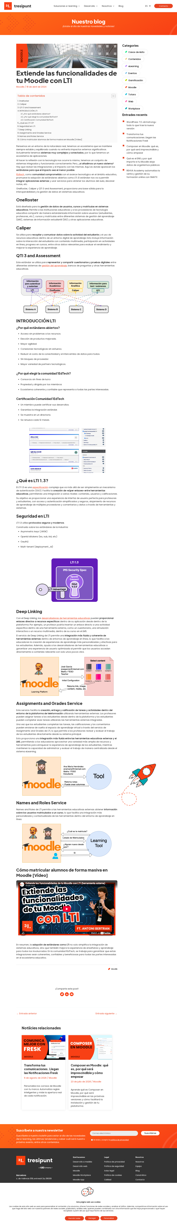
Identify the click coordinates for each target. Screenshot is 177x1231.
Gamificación (135, 80)
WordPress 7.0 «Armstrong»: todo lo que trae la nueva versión (141, 125)
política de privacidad (120, 1140)
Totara (132, 94)
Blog (137, 1170)
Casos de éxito (136, 52)
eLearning (133, 66)
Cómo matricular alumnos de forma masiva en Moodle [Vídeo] (51, 139)
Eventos (132, 73)
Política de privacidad (114, 1161)
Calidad (107, 1179)
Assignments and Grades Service (35, 132)
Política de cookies (113, 1175)
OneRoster (24, 100)
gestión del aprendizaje (54, 265)
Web (130, 101)
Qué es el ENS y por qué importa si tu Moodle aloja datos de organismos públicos (143, 162)
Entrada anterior (26, 1013)
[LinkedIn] (66, 994)
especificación (40, 487)
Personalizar (109, 1218)
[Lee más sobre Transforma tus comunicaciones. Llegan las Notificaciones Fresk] (43, 1047)
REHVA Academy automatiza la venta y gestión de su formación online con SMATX (143, 174)
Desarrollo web (80, 1166)
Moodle (20, 86)
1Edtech (20, 174)
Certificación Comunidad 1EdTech (38, 120)
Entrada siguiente (106, 1013)
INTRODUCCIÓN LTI (28, 110)
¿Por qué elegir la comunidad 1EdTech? (41, 117)
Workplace (134, 108)
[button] (78, 6)
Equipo (138, 1166)
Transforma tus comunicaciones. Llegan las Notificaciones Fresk (41, 1069)
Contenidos (134, 59)
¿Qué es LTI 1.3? (26, 123)
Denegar (92, 1218)
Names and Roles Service (31, 136)
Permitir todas (74, 1218)
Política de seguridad (114, 1166)
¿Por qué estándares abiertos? (36, 114)
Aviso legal (109, 1170)
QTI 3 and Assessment (30, 107)
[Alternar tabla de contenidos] (112, 96)
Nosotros (139, 1161)
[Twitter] (62, 994)
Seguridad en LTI (27, 126)
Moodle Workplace (82, 1175)
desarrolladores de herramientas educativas (66, 618)
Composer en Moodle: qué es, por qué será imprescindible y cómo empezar (89, 1070)
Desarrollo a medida (82, 1161)
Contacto (140, 1179)
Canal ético (140, 1175)
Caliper (22, 104)
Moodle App (78, 1179)
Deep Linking (25, 129)
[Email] (71, 994)
